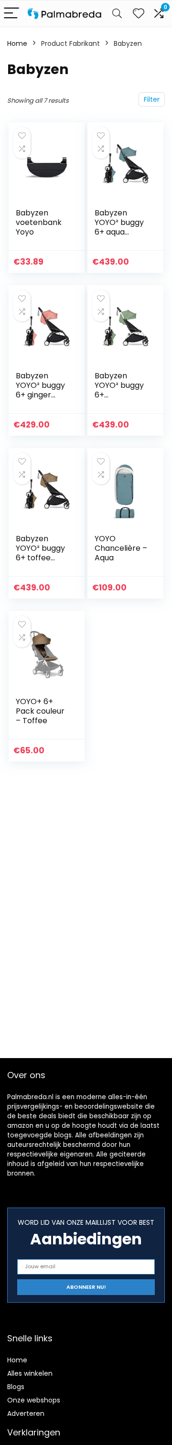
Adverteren (25, 1413)
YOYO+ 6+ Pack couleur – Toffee (40, 711)
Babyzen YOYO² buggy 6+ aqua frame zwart (119, 227)
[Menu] (11, 13)
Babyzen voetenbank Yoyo (39, 222)
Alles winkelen (30, 1373)
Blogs (15, 1386)
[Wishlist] (138, 14)
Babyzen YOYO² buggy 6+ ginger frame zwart (40, 390)
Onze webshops (33, 1400)
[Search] (117, 13)
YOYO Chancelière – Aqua (121, 548)
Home (17, 43)
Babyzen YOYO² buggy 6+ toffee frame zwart (40, 553)
